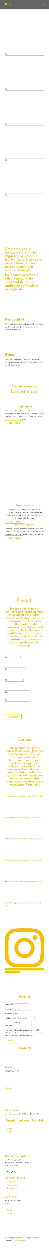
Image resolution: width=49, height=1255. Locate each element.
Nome (7, 1005)
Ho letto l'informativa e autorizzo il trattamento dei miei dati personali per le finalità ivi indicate (24, 1033)
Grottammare (12, 1188)
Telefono (8, 1013)
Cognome (8, 1009)
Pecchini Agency (20, 1241)
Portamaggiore (12, 1185)
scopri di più (14, 422)
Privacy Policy (11, 1172)
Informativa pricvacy (12, 1030)
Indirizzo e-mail (10, 1018)
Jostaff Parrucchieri (21, 17)
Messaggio (9, 1025)
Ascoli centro (11, 1182)
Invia (10, 1039)
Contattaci (14, 29)
